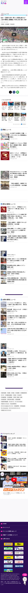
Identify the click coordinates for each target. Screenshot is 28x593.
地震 (9, 392)
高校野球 (17, 406)
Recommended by (17, 124)
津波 (13, 392)
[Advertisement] (14, 166)
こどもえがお (5, 408)
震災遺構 (18, 399)
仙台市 (12, 24)
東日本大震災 (11, 399)
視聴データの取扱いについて (10, 535)
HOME (5, 523)
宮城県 (7, 24)
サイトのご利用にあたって (10, 531)
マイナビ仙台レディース (7, 406)
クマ (3, 395)
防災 (15, 395)
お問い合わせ (6, 538)
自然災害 (4, 399)
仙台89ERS (13, 403)
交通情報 (10, 397)
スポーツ (12, 401)
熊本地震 (4, 392)
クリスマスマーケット (15, 408)
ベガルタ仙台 (19, 401)
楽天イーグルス (5, 403)
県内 (3, 24)
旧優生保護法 (9, 395)
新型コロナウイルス (6, 410)
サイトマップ (6, 527)
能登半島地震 (5, 401)
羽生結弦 (23, 406)
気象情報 (4, 397)
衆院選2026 (24, 392)
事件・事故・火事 (18, 397)
